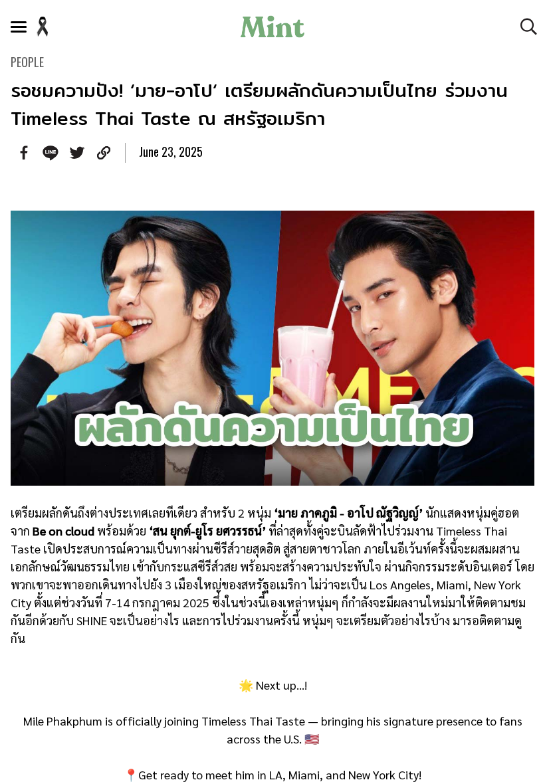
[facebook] (24, 153)
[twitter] (77, 153)
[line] (50, 153)
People (27, 61)
